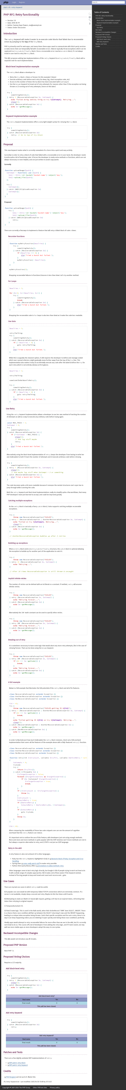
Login (14, 2)
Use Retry (100, 27)
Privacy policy (55, 1088)
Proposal (98, 25)
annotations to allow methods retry (51, 866)
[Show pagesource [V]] (89, 14)
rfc (9, 7)
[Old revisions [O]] (89, 17)
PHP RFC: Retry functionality (104, 16)
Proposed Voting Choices (103, 37)
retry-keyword (17, 7)
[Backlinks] (89, 20)
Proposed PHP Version (102, 34)
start (5, 7)
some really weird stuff (31, 863)
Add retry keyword (102, 42)
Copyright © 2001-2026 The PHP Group (16, 1088)
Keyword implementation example (107, 23)
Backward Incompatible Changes (105, 32)
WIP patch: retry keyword (18, 1065)
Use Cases (98, 30)
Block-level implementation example (108, 20)
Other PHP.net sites (40, 1088)
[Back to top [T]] (89, 23)
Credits (97, 46)
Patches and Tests (101, 44)
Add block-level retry (103, 39)
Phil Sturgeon (11, 1077)
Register (22, 2)
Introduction (99, 18)
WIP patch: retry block (17, 1063)
